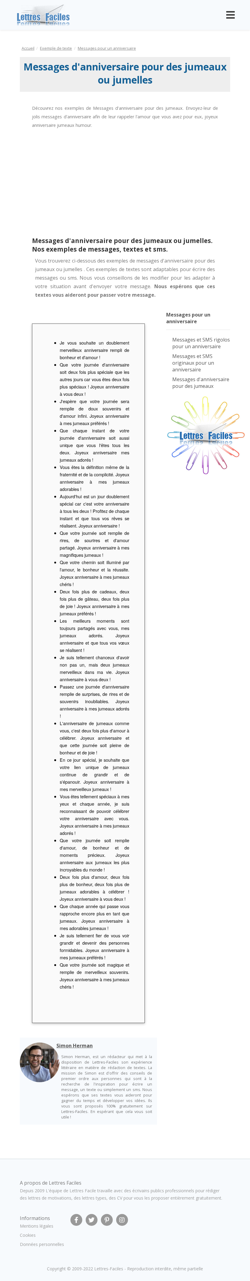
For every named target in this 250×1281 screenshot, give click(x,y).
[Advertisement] (69, 183)
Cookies (28, 1235)
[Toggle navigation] (230, 15)
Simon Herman (74, 1045)
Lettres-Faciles (108, 1269)
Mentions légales (36, 1226)
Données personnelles (42, 1244)
